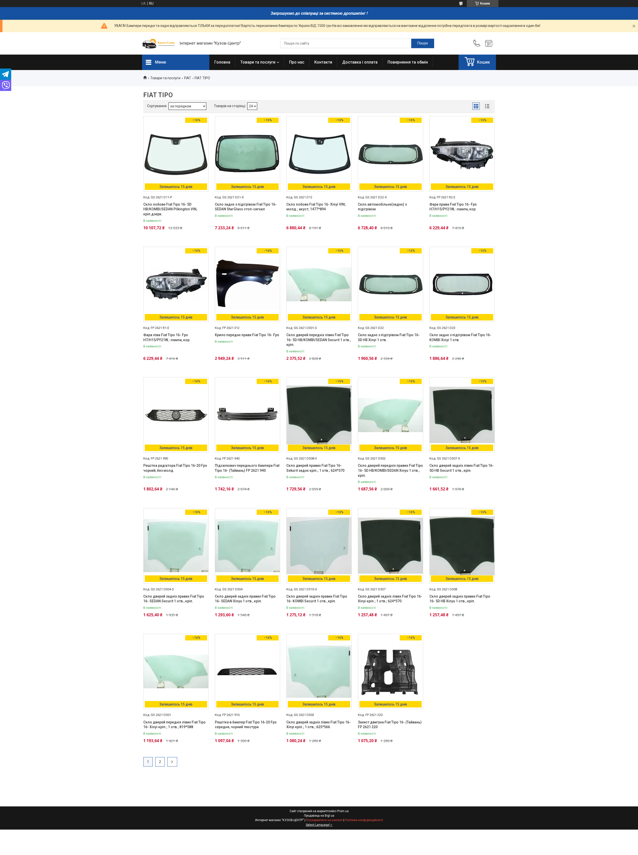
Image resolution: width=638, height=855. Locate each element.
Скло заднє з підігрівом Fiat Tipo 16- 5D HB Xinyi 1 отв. (389, 337)
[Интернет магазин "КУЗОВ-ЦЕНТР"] (158, 43)
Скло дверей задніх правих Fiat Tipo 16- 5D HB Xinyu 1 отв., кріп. (459, 598)
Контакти (323, 62)
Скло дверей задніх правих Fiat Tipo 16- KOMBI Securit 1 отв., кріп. (316, 598)
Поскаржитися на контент (324, 820)
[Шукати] (422, 43)
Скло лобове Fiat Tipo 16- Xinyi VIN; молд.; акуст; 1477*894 (316, 206)
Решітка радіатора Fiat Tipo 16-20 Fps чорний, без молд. (175, 468)
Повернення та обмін (408, 62)
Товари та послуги (257, 62)
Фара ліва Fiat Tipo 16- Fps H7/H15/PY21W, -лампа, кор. (166, 337)
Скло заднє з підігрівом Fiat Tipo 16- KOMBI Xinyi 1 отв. (460, 337)
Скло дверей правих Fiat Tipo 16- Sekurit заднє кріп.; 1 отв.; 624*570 (315, 468)
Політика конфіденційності (364, 820)
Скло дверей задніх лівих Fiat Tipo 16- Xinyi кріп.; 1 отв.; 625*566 (318, 724)
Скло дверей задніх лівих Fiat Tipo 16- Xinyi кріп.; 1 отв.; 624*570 (390, 598)
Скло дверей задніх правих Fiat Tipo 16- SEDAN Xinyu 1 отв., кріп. (245, 598)
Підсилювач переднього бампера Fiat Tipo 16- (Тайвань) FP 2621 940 (247, 468)
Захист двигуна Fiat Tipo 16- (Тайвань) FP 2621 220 (390, 724)
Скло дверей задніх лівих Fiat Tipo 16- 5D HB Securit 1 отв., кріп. (461, 468)
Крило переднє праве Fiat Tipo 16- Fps (247, 335)
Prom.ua (343, 811)
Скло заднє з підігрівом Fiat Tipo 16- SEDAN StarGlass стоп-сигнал (246, 206)
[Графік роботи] (488, 43)
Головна (222, 62)
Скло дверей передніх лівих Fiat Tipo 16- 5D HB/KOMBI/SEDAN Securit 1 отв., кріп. (318, 340)
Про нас (296, 62)
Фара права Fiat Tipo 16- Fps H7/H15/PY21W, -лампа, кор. (453, 206)
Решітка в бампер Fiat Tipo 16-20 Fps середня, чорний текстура (246, 724)
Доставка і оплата (360, 62)
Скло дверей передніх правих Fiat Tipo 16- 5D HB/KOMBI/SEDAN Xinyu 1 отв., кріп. (390, 470)
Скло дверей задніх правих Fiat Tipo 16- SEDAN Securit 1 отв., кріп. (173, 598)
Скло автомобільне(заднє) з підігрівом (382, 206)
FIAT (187, 78)
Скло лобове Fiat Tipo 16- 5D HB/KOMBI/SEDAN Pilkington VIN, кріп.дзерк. (170, 209)
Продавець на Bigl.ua (319, 815)
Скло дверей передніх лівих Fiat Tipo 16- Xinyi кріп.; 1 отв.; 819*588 (174, 724)
